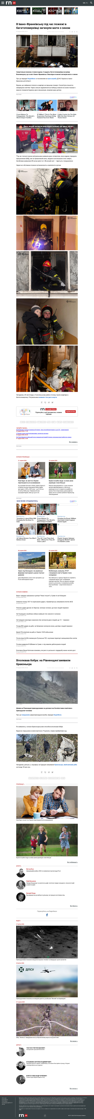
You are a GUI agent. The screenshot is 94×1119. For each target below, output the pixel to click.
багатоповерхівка (68, 422)
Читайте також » (22, 428)
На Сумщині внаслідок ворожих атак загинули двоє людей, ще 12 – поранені (42, 620)
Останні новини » (22, 592)
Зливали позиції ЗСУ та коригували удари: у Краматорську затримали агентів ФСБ (44, 602)
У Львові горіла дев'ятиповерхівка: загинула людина (32, 433)
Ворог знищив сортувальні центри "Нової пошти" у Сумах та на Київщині (41, 596)
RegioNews (31, 79)
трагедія (59, 422)
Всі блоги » (74, 906)
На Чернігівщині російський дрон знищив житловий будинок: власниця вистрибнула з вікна (43, 437)
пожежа (22, 422)
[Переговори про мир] (55, 14)
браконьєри (43, 778)
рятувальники (42, 422)
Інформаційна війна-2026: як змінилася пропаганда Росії (43, 871)
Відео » (18, 920)
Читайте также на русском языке (55, 31)
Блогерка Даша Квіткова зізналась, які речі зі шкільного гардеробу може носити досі (45, 650)
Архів (3, 1104)
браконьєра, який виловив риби (65, 765)
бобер (63, 778)
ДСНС (48, 422)
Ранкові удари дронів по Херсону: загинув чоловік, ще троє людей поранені (42, 608)
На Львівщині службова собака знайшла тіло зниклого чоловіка (38, 614)
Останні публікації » (23, 457)
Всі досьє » (74, 1088)
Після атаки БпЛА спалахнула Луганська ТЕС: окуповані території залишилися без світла (46, 638)
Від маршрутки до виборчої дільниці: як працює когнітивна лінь (45, 895)
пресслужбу (52, 79)
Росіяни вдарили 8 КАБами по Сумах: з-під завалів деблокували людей (41, 644)
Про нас (4, 1098)
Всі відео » (74, 1041)
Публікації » (20, 784)
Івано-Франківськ (31, 422)
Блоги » (18, 866)
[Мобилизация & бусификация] (39, 14)
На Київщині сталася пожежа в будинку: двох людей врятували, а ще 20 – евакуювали (42, 430)
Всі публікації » (72, 862)
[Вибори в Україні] (71, 14)
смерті (53, 422)
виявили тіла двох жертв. (48, 397)
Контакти (5, 1099)
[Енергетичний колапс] (23, 14)
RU (87, 3)
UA (84, 3)
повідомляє (25, 715)
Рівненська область (54, 778)
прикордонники (33, 778)
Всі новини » (73, 442)
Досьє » (19, 1045)
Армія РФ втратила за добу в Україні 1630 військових (34, 632)
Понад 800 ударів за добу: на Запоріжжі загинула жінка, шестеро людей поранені (44, 626)
